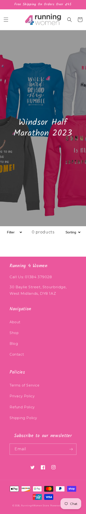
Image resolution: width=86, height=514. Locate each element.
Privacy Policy (22, 396)
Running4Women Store (35, 505)
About (15, 322)
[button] (6, 19)
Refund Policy (22, 407)
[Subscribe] (71, 449)
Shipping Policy (23, 418)
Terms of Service (25, 385)
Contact (17, 354)
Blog (14, 343)
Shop (14, 333)
